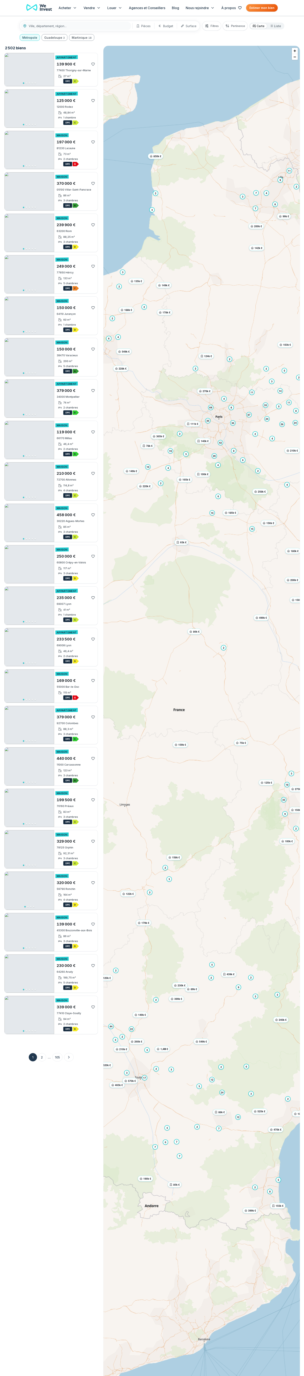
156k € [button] (270, 523)
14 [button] (280, 391)
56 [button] (282, 424)
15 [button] (252, 529)
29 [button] (214, 456)
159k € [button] (182, 745)
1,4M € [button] (164, 1049)
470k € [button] (277, 1129)
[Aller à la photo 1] (23, 83)
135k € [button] (138, 281)
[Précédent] (9, 69)
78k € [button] (149, 446)
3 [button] (291, 773)
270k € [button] (207, 391)
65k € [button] (183, 542)
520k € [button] (107, 1065)
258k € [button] (262, 491)
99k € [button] (286, 216)
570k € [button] (132, 1081)
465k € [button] (119, 1085)
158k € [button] (176, 857)
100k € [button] (289, 841)
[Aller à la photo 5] (35, 83)
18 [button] (287, 784)
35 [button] (283, 800)
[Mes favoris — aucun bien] (240, 8)
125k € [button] (268, 782)
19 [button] (170, 451)
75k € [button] (243, 743)
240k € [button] (283, 1020)
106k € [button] (204, 474)
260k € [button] (138, 1041)
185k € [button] (232, 513)
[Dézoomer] (295, 57)
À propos (228, 8)
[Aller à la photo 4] (32, 83)
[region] (29, 69)
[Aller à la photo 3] (29, 83)
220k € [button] (147, 486)
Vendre (89, 8)
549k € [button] (203, 1041)
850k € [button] (157, 156)
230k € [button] (182, 985)
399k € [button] (252, 1210)
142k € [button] (258, 248)
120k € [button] (107, 978)
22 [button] (131, 1029)
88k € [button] (221, 1112)
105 (57, 1057)
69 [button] (210, 407)
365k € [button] (160, 436)
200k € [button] (294, 580)
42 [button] (220, 443)
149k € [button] (142, 1015)
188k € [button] (128, 310)
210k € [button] (294, 450)
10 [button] (147, 467)
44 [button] (111, 1026)
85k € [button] (176, 1184)
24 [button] (295, 423)
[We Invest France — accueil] (39, 8)
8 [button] (270, 1191)
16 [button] (212, 513)
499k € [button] (263, 618)
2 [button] (288, 1099)
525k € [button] (261, 1111)
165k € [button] (186, 479)
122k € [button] (130, 894)
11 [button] (288, 402)
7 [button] (255, 208)
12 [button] (212, 1079)
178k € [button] (166, 312)
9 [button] (285, 814)
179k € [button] (145, 923)
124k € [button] (208, 356)
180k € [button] (295, 551)
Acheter (65, 8)
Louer (111, 8)
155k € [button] (280, 1206)
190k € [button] (147, 1178)
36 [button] (207, 421)
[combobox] (78, 26)
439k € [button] (231, 974)
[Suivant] (50, 69)
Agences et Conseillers (147, 8)
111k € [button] (194, 424)
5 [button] (278, 1180)
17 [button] (144, 1078)
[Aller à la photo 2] (26, 83)
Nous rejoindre (197, 8)
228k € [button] (123, 368)
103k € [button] (287, 345)
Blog (175, 8)
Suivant (69, 1057)
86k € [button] (196, 631)
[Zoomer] (295, 51)
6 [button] (165, 1142)
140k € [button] (205, 441)
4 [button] (287, 485)
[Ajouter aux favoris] (93, 64)
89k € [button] (194, 989)
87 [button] (249, 415)
